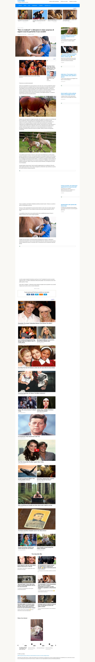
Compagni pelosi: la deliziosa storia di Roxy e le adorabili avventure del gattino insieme (47, 605)
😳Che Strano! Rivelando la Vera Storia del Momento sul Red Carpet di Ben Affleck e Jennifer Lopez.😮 (68, 55)
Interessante (34, 5)
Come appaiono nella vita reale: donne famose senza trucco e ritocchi (27, 566)
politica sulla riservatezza (54, 1)
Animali (20, 5)
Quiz (29, 5)
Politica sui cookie (64, 1)
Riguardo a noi (47, 5)
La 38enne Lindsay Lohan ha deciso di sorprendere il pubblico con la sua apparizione (68, 37)
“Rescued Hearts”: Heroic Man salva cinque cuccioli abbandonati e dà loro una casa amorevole (26, 585)
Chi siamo (42, 655)
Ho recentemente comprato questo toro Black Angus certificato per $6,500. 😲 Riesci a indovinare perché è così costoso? (47, 567)
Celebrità (41, 5)
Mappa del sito (46, 655)
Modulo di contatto (73, 1)
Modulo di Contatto (36, 655)
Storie (25, 5)
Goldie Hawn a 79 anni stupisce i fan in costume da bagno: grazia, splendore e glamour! (68, 75)
